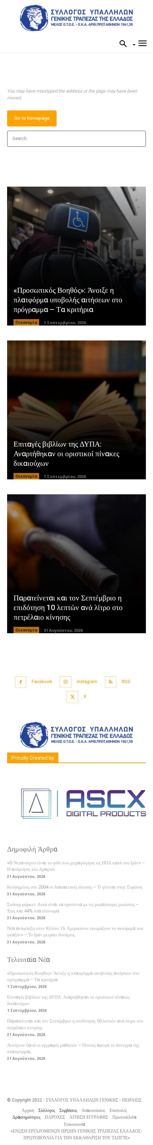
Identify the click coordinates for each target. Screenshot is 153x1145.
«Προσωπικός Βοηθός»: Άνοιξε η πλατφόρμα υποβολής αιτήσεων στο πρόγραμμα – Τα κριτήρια (68, 300)
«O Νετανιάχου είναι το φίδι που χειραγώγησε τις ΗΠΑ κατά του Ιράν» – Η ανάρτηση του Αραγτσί (76, 866)
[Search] (138, 139)
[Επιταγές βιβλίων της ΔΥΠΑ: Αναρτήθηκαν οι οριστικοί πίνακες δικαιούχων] (76, 409)
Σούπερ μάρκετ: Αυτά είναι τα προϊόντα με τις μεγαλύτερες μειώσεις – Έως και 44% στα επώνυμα (73, 907)
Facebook (42, 681)
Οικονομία (26, 322)
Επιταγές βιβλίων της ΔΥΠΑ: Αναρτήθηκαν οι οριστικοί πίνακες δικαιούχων (66, 454)
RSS (126, 681)
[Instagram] (66, 682)
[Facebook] (21, 682)
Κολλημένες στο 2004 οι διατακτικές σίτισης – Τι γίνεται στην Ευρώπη (74, 887)
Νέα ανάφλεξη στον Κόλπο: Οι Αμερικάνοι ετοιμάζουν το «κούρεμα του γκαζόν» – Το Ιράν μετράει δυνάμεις (75, 931)
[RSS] (111, 682)
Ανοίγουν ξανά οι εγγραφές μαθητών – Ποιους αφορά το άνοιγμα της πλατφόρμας (73, 1048)
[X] (72, 697)
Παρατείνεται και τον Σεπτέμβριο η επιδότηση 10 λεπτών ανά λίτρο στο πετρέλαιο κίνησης (68, 608)
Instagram (87, 681)
